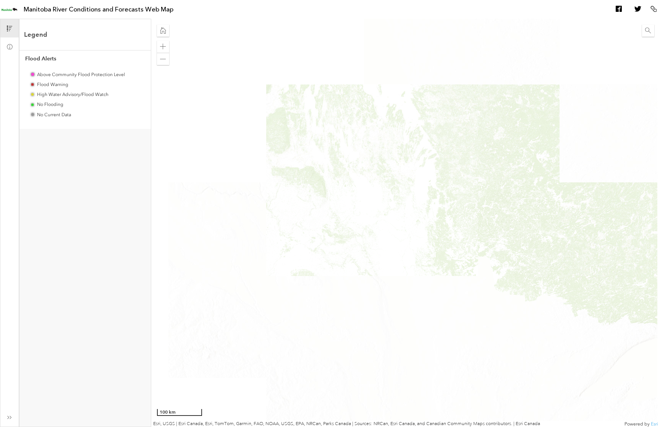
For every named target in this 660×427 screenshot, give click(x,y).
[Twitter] (637, 9)
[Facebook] (619, 9)
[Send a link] (653, 9)
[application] (405, 223)
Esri (654, 424)
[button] (163, 30)
